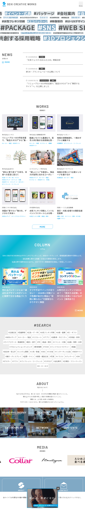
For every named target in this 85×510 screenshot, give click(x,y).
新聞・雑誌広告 (42, 356)
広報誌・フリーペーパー (73, 361)
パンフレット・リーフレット (31, 361)
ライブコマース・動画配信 (14, 342)
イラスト (60, 356)
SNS (40, 27)
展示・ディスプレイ (13, 356)
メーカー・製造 (25, 337)
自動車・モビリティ (59, 337)
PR (39, 342)
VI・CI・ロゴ (43, 366)
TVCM (46, 347)
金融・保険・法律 (74, 342)
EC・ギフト (80, 17)
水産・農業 (61, 332)
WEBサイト (77, 351)
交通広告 (12, 332)
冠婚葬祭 (22, 332)
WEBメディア (11, 337)
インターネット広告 (63, 351)
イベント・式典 (15, 13)
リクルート (37, 337)
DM (78, 356)
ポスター (7, 361)
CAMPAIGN (49, 17)
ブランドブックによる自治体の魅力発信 (34, 33)
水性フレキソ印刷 (47, 332)
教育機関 (38, 17)
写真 (52, 356)
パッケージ (42, 13)
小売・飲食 (70, 17)
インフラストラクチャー (23, 17)
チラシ (15, 361)
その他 (50, 351)
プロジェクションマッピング (21, 347)
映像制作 (54, 21)
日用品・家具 (75, 337)
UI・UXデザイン (73, 21)
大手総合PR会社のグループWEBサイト (66, 33)
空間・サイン (29, 356)
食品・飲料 (47, 342)
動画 (74, 347)
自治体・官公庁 (10, 351)
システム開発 (23, 351)
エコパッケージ (35, 21)
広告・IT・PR (33, 332)
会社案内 (64, 13)
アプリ (46, 337)
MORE (7, 62)
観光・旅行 (31, 342)
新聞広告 (59, 17)
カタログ (48, 361)
